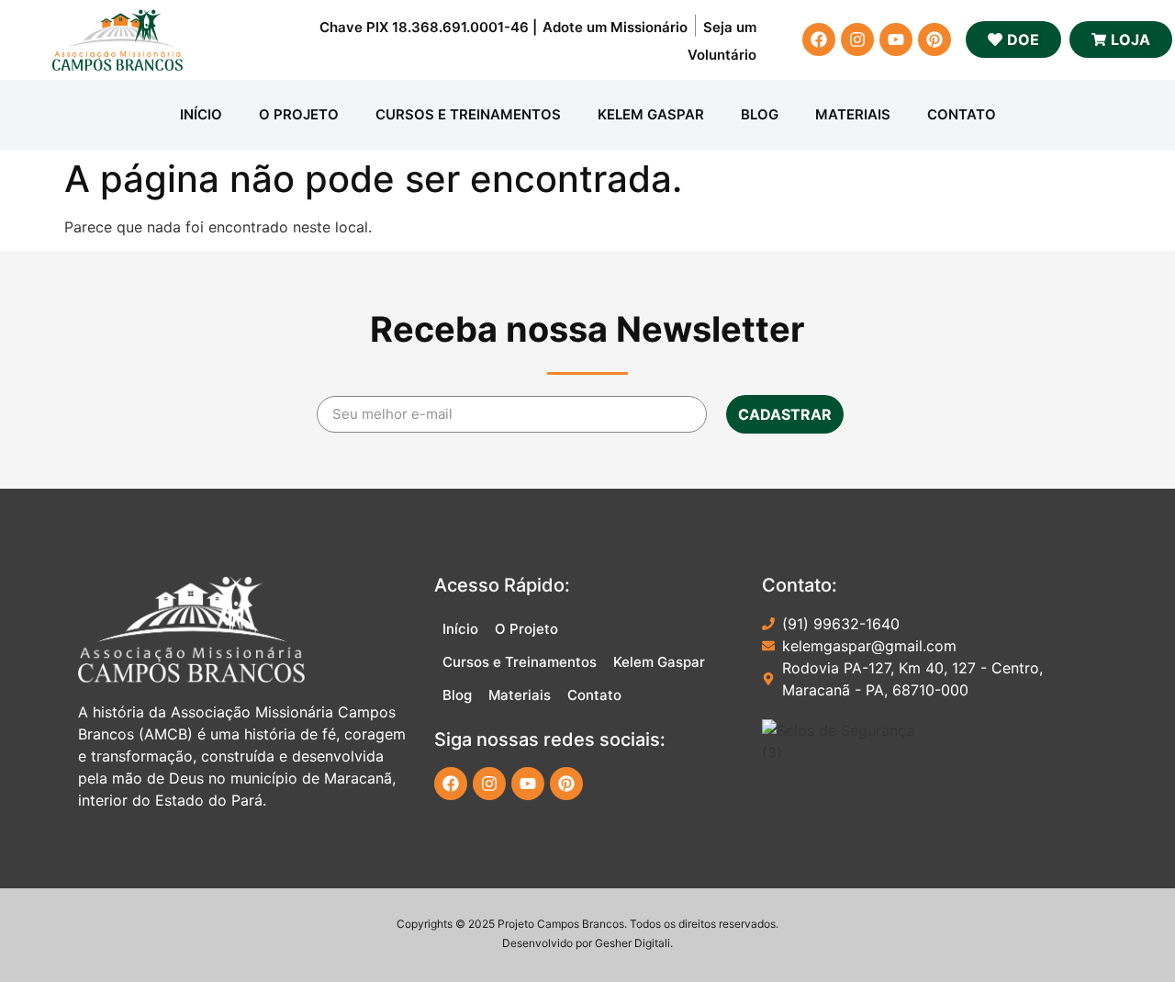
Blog (759, 114)
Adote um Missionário (615, 27)
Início (201, 114)
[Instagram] (857, 39)
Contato (961, 114)
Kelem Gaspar (651, 114)
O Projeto (299, 114)
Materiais (852, 114)
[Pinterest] (934, 39)
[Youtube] (895, 39)
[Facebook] (818, 39)
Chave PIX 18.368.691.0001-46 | (428, 27)
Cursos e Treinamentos (468, 114)
